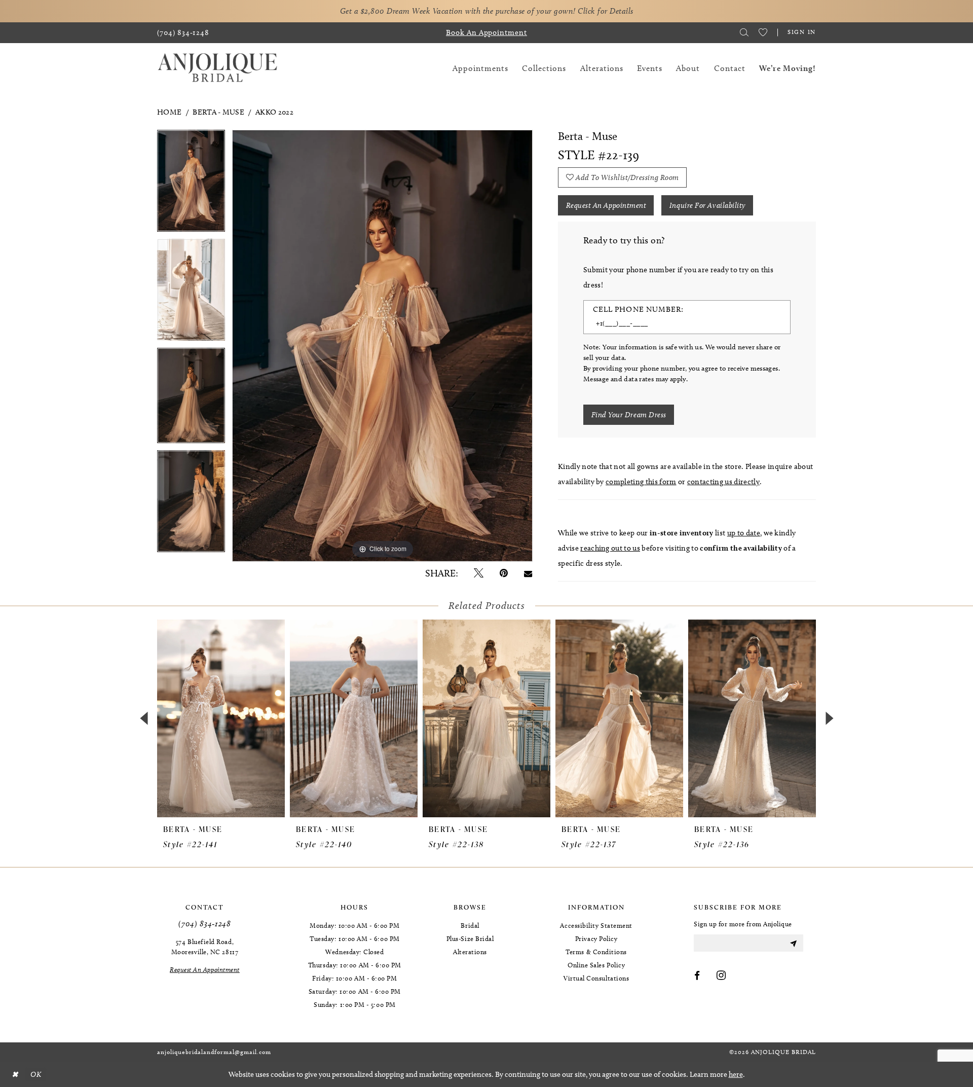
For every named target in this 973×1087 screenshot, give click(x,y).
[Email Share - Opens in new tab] (528, 573)
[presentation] (221, 718)
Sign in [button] (802, 31)
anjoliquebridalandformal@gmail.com (214, 1052)
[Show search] (744, 32)
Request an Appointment (606, 205)
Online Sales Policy (596, 965)
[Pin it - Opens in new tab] (503, 573)
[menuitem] (183, 32)
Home (169, 112)
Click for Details (605, 11)
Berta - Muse (218, 112)
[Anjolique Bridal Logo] (217, 68)
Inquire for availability (707, 205)
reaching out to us (610, 548)
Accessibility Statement (596, 925)
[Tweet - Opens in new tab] (478, 573)
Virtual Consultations (596, 978)
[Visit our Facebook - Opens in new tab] (697, 976)
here (736, 1074)
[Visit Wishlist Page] (763, 32)
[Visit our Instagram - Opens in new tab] (721, 976)
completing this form (641, 481)
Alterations (470, 952)
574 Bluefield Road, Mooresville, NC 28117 (204, 946)
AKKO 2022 (274, 112)
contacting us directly (723, 481)
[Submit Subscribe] (793, 943)
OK (35, 1074)
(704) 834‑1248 (204, 923)
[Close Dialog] (14, 1074)
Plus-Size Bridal (470, 938)
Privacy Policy (596, 938)
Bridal (470, 925)
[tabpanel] (191, 184)
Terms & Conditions (596, 952)
